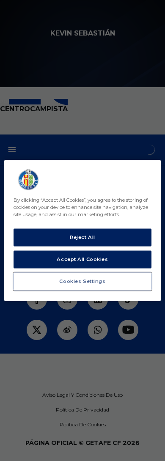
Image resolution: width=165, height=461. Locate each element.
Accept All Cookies (82, 259)
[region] (82, 230)
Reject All (82, 237)
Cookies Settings (82, 281)
